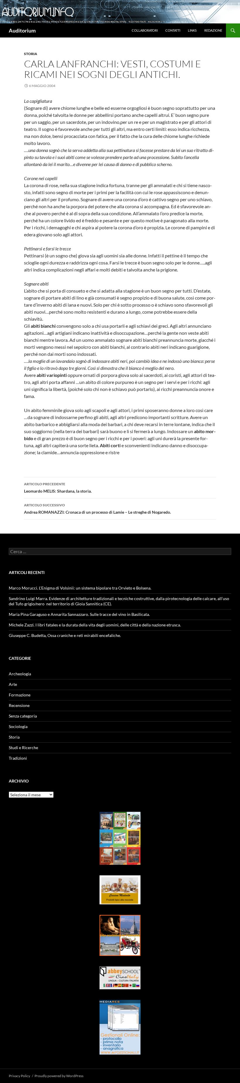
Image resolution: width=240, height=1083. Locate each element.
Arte (13, 684)
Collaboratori (145, 30)
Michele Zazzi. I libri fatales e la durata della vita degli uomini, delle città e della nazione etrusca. (95, 624)
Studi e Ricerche (23, 747)
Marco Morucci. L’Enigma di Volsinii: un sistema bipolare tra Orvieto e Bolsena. (80, 587)
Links (192, 30)
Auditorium (22, 30)
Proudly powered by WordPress (59, 1076)
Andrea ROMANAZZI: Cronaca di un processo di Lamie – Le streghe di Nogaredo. (97, 509)
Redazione (213, 30)
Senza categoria (23, 715)
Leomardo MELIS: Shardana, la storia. (58, 487)
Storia (30, 54)
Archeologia (20, 673)
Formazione (19, 694)
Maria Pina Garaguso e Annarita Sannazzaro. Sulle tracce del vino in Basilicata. (79, 614)
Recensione (19, 705)
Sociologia (18, 726)
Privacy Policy (19, 1076)
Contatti (172, 30)
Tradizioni (18, 758)
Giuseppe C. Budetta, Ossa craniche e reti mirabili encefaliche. (65, 635)
